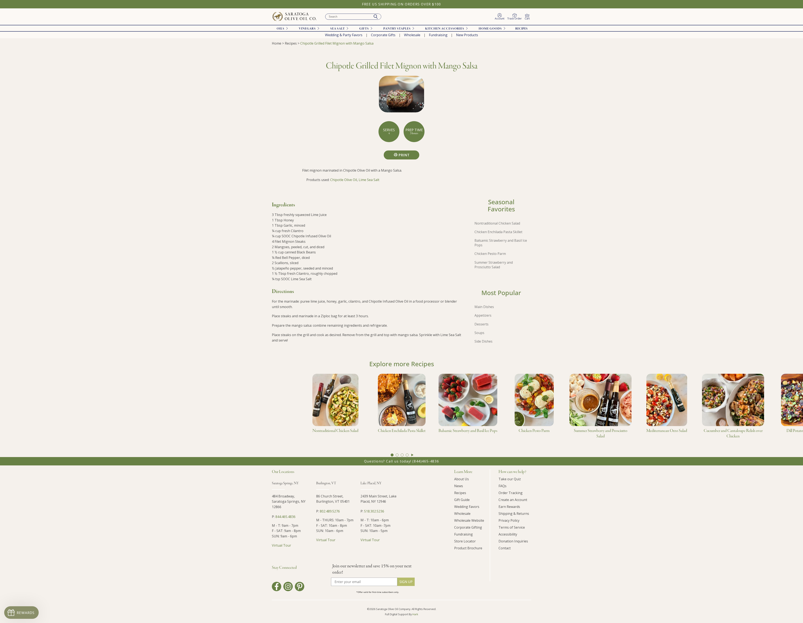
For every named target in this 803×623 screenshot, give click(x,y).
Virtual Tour (281, 545)
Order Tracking (511, 493)
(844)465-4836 (425, 461)
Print (404, 155)
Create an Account (513, 499)
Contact (505, 548)
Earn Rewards (509, 506)
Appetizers (482, 315)
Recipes (521, 29)
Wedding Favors (466, 506)
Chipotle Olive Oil (343, 179)
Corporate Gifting (468, 527)
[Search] (375, 17)
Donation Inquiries (513, 541)
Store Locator (465, 541)
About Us (461, 479)
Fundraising (438, 35)
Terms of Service (512, 527)
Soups (479, 332)
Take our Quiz (510, 479)
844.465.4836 (285, 516)
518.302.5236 (374, 511)
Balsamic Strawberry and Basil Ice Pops (500, 242)
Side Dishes (483, 341)
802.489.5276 (330, 511)
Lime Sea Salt (369, 179)
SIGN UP (406, 581)
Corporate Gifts (383, 35)
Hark (415, 614)
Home (276, 43)
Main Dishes (484, 306)
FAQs (502, 486)
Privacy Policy (509, 520)
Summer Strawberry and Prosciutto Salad (493, 264)
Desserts (481, 324)
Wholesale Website (469, 520)
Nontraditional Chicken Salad (497, 223)
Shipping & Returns (514, 513)
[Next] (412, 455)
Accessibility (508, 534)
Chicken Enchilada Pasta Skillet (498, 232)
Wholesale (412, 35)
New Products (467, 35)
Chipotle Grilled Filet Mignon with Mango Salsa (336, 43)
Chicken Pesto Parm (490, 253)
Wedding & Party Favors (343, 35)
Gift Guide (462, 499)
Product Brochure (468, 548)
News (458, 486)
